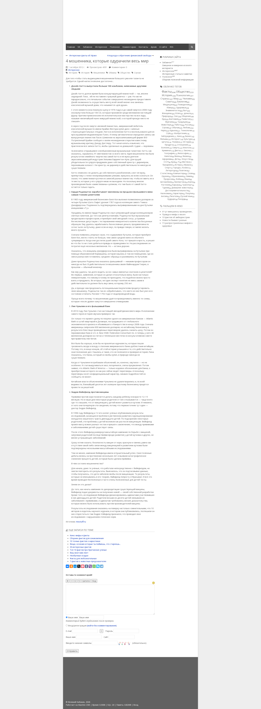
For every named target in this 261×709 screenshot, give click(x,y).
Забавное (168, 62)
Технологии (186, 130)
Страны (165, 98)
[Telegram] (101, 566)
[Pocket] (82, 566)
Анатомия (173, 119)
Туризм (165, 187)
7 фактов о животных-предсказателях (88, 561)
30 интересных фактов (80, 547)
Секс (176, 116)
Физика (186, 156)
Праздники (167, 164)
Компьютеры (179, 173)
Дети (177, 159)
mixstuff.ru (81, 521)
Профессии (169, 179)
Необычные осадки (79, 555)
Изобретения (180, 133)
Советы (170, 101)
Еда (163, 119)
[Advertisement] (130, 22)
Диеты (177, 150)
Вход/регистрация (92, 625)
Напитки (168, 156)
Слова (190, 173)
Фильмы (164, 139)
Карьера (176, 184)
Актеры (178, 164)
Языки (187, 179)
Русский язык (186, 196)
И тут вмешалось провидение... (177, 211)
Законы (187, 150)
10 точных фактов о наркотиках (85, 541)
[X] (78, 566)
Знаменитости (173, 110)
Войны (179, 179)
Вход (135, 705)
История (85, 72)
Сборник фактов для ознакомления (87, 538)
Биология (182, 101)
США (168, 133)
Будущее (171, 199)
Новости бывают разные (174, 220)
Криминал (166, 150)
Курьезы (173, 130)
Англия (164, 196)
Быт (185, 110)
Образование (177, 176)
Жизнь (177, 156)
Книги (190, 182)
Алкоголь (187, 147)
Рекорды (182, 199)
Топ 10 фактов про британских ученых (88, 550)
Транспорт (187, 184)
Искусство (186, 159)
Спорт (168, 167)
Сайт (106, 637)
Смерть (175, 147)
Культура (188, 139)
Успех (178, 113)
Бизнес (188, 136)
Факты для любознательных (83, 558)
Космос (185, 167)
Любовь (186, 127)
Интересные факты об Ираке (83, 55)
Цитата (86, 580)
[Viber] (90, 566)
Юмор (170, 107)
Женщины (167, 113)
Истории (73, 72)
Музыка (187, 164)
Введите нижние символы (78, 643)
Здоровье (181, 107)
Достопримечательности (176, 190)
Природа (166, 116)
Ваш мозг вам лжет (79, 552)
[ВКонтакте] (67, 566)
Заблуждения (167, 136)
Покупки (189, 193)
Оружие (165, 176)
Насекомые (166, 193)
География (169, 153)
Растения (165, 184)
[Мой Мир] (75, 566)
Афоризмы (167, 159)
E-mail (69, 631)
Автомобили (166, 182)
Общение (186, 116)
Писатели (174, 196)
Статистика (165, 173)
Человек (187, 98)
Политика (183, 170)
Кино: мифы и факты (79, 535)
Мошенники (99, 72)
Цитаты (165, 142)
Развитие (186, 119)
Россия (188, 124)
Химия (189, 176)
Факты (167, 91)
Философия (183, 153)
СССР (166, 162)
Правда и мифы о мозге (174, 214)
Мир (175, 98)
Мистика (186, 162)
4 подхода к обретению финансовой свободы (129, 55)
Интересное (74, 70)
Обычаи (175, 127)
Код (94, 580)
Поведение (183, 104)
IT (179, 162)
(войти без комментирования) (102, 625)
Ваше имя (73, 617)
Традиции (182, 122)
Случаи (137, 72)
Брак (173, 162)
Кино (179, 136)
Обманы (112, 72)
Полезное (168, 76)
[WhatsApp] (94, 566)
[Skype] (98, 566)
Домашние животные (181, 187)
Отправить (72, 651)
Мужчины (169, 122)
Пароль (109, 631)
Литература (171, 170)
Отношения (182, 144)
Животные (166, 124)
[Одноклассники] (71, 566)
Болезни (165, 147)
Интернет (175, 139)
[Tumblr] (86, 566)
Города (176, 167)
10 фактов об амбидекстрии (176, 217)
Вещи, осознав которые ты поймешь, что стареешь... (95, 544)
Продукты (169, 144)
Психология (183, 95)
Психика (176, 142)
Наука (163, 130)
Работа (178, 124)
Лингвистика (180, 182)
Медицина (168, 104)
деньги (187, 113)
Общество (125, 72)
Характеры (178, 193)
